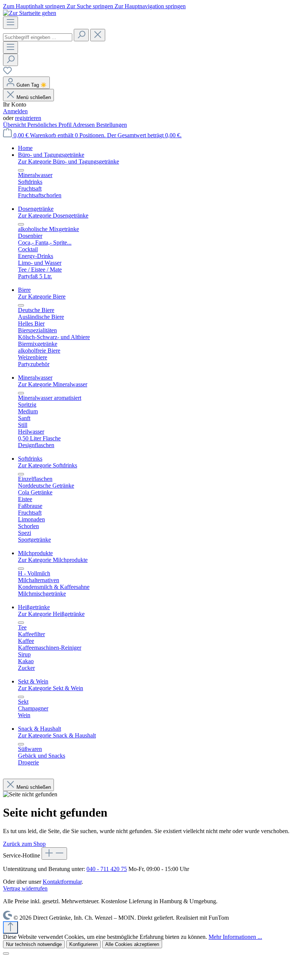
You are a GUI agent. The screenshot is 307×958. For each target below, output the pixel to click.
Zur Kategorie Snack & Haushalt (57, 735)
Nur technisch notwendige (34, 944)
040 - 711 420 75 (106, 869)
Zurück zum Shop (24, 844)
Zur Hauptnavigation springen (150, 6)
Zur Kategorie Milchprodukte (53, 560)
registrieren (28, 118)
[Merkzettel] (7, 73)
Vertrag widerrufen (25, 888)
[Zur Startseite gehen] (29, 13)
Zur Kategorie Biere (42, 296)
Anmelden (15, 111)
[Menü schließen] (21, 170)
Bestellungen (111, 125)
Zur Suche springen (91, 6)
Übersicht (15, 125)
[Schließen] (6, 953)
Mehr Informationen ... (235, 937)
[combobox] (37, 37)
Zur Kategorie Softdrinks (47, 465)
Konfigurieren (83, 944)
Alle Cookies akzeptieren (132, 944)
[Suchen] (81, 35)
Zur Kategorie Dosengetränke (53, 215)
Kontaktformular (62, 881)
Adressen (84, 125)
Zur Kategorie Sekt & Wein (50, 688)
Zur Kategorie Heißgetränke (51, 614)
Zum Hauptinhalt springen (35, 6)
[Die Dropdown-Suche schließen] (97, 35)
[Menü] (10, 23)
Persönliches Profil (50, 125)
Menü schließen (33, 97)
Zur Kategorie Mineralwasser (52, 384)
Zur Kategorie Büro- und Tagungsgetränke (68, 161)
